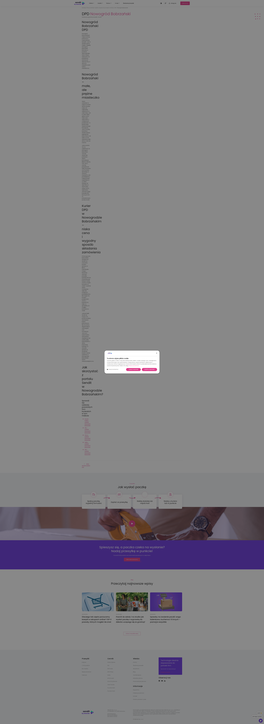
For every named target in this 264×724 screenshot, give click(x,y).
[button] (112, 369)
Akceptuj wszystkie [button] (149, 369)
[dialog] (132, 362)
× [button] (156, 353)
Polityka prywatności (134, 365)
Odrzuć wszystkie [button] (133, 369)
